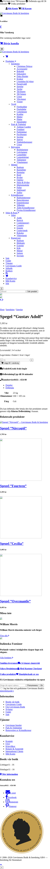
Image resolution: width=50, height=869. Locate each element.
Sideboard (21, 190)
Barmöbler (21, 170)
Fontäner (20, 129)
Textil (13, 104)
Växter (20, 101)
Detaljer (9, 385)
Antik (19, 218)
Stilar (13, 215)
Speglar (20, 86)
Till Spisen (21, 94)
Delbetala (10, 388)
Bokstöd (20, 71)
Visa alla (4, 635)
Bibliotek (21, 243)
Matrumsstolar (23, 185)
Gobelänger (22, 112)
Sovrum (20, 255)
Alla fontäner (6, 657)
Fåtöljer (20, 180)
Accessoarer (22, 69)
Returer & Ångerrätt (14, 749)
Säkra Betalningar (21, 668)
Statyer (20, 139)
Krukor (20, 79)
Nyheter (9, 709)
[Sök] (7, 273)
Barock (20, 220)
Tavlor (19, 89)
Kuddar (20, 114)
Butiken (9, 271)
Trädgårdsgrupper (24, 142)
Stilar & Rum (12, 213)
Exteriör (20, 245)
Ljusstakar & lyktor (25, 81)
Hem (2, 309)
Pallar (19, 187)
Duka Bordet (22, 76)
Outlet (8, 261)
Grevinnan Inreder (14, 725)
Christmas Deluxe (24, 66)
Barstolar (21, 172)
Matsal (19, 250)
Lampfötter (21, 154)
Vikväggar (21, 99)
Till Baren (21, 91)
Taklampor (21, 160)
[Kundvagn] (7, 56)
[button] (1, 865)
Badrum (20, 167)
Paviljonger (22, 134)
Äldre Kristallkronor (25, 208)
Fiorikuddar (22, 107)
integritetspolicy (7, 691)
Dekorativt (21, 74)
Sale (7, 258)
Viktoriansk (22, 235)
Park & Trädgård (18, 124)
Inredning (15, 64)
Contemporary (23, 223)
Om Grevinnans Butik (15, 707)
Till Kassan (26, 8)
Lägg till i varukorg (11, 363)
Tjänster (9, 263)
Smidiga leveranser (20, 663)
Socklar (20, 137)
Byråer (20, 177)
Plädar (19, 119)
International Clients (14, 751)
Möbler (14, 165)
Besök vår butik (12, 702)
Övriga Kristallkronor (26, 210)
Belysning (15, 147)
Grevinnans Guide (14, 266)
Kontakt (9, 741)
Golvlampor (22, 152)
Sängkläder (22, 122)
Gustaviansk (22, 230)
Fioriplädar (21, 109)
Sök (7, 283)
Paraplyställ (22, 84)
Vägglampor (22, 162)
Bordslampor (22, 149)
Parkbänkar (22, 132)
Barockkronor (23, 200)
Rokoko (20, 233)
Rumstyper (16, 238)
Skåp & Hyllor (23, 182)
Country (20, 225)
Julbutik (9, 268)
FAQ (8, 744)
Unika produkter (19, 674)
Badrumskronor (23, 197)
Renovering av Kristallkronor (18, 730)
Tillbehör (21, 205)
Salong (20, 253)
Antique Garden (24, 127)
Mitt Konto (13, 8)
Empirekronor (23, 202)
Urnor (19, 96)
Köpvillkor (10, 746)
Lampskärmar (23, 157)
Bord (19, 175)
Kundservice (11, 278)
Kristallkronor (17, 195)
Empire (20, 228)
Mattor (19, 117)
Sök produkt (32, 291)
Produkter (10, 61)
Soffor (19, 192)
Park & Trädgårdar (14, 728)
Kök (19, 248)
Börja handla (11, 43)
